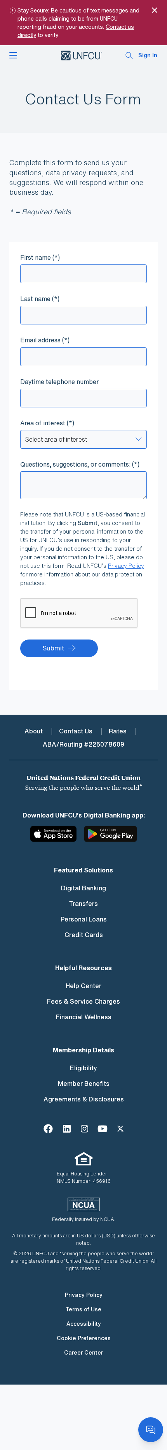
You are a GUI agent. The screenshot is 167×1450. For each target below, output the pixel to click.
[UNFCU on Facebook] (48, 1127)
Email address (40, 340)
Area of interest (42, 423)
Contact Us (75, 731)
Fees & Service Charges (83, 1001)
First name (35, 257)
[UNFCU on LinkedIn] (66, 1127)
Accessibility (83, 1324)
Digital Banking (83, 888)
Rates (118, 731)
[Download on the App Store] (56, 837)
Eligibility (83, 1068)
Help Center (83, 985)
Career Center (83, 1352)
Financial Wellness (83, 1017)
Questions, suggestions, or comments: (75, 464)
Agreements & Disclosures (83, 1099)
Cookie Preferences (84, 1338)
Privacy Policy (126, 566)
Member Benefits (84, 1083)
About (33, 731)
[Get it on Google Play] (110, 837)
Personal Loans (84, 919)
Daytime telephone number (59, 382)
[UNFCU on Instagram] (84, 1128)
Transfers (83, 903)
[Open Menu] (13, 55)
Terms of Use (83, 1309)
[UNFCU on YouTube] (102, 1127)
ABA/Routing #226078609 (83, 744)
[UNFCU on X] (120, 1128)
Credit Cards (83, 934)
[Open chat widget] (150, 1429)
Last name (35, 299)
